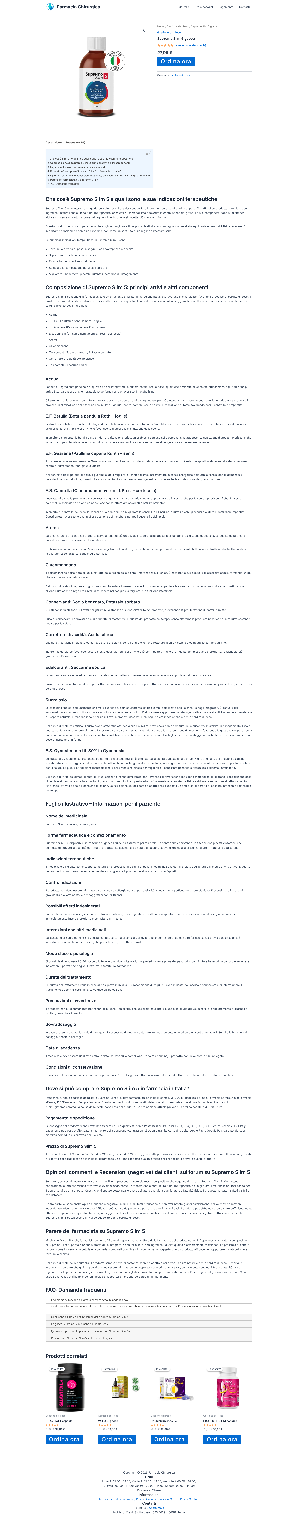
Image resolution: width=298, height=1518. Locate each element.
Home (161, 26)
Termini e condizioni (111, 1499)
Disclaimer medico (157, 1499)
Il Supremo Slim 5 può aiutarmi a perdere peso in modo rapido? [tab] (89, 1300)
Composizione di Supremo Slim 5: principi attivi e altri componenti (90, 162)
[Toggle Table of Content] (146, 154)
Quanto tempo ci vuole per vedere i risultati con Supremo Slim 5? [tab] (90, 1331)
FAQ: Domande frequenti (64, 183)
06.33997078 (155, 1507)
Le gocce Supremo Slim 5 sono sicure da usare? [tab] (80, 1324)
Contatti (244, 7)
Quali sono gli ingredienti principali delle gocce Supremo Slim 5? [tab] (90, 1317)
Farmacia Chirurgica (78, 6)
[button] (143, 30)
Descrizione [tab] (54, 142)
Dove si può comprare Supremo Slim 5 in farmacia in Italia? (85, 171)
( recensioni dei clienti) (190, 45)
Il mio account (204, 7)
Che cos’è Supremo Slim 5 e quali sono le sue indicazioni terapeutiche (91, 158)
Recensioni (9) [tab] (75, 142)
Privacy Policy (135, 1499)
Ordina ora (176, 61)
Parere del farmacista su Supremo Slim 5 (74, 179)
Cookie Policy (179, 1499)
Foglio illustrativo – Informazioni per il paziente (78, 167)
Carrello (184, 7)
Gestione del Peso (178, 26)
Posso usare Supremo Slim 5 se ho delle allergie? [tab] (81, 1338)
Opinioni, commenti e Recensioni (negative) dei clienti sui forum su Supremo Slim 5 (100, 175)
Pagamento (226, 7)
